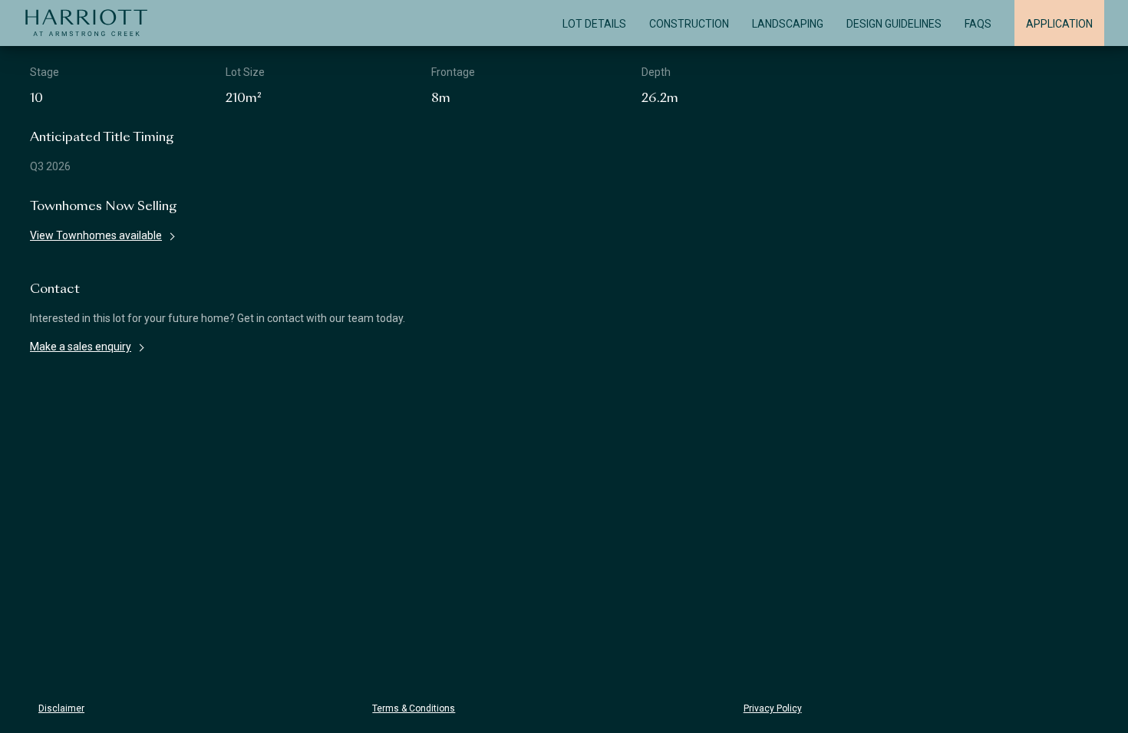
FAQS (978, 24)
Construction (689, 24)
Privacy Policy (773, 708)
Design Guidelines (894, 24)
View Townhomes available (96, 235)
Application (1059, 24)
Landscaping (787, 24)
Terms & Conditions (413, 708)
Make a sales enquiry (80, 346)
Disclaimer (61, 708)
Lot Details (594, 24)
